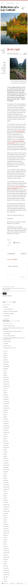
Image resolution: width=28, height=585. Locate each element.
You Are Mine (6, 343)
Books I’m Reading (10, 3)
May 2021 (5, 454)
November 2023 (6, 403)
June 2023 (5, 412)
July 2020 (5, 473)
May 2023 (5, 414)
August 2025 (6, 368)
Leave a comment (25, 54)
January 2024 (6, 399)
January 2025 (6, 379)
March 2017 (6, 546)
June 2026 (5, 353)
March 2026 (6, 359)
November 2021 (6, 447)
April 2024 (5, 392)
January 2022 (6, 445)
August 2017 (6, 535)
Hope (21, 54)
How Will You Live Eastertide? (9, 313)
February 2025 (6, 377)
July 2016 (5, 561)
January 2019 (6, 502)
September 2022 (6, 432)
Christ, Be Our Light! (7, 341)
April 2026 (5, 357)
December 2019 (6, 484)
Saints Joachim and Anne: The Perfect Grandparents (13, 331)
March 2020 (6, 480)
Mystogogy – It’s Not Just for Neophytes (11, 311)
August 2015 (6, 576)
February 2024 (6, 397)
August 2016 (6, 559)
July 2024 (5, 388)
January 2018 (6, 528)
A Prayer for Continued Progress (9, 325)
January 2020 (6, 482)
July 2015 (5, 579)
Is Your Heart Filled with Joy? (9, 309)
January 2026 (6, 364)
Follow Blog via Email (8, 286)
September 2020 (6, 469)
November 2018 (6, 506)
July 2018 (5, 515)
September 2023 (6, 408)
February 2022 (6, 443)
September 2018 (6, 511)
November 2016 (6, 552)
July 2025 (5, 370)
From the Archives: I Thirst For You (10, 347)
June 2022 (5, 434)
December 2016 (6, 550)
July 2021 (5, 449)
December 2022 (6, 425)
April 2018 (5, 522)
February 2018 (6, 526)
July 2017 (5, 537)
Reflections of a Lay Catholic (10, 8)
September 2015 (6, 574)
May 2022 (5, 436)
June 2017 (5, 539)
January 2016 (6, 568)
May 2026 (5, 355)
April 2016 (5, 563)
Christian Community (15, 54)
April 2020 (5, 478)
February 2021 (6, 460)
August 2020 (6, 471)
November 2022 (6, 427)
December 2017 (6, 530)
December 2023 (6, 401)
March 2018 (6, 524)
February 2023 (6, 421)
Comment (22, 276)
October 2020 (6, 467)
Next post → (23, 253)
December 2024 (6, 381)
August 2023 (6, 410)
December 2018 (6, 504)
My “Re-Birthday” (7, 315)
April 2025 (5, 375)
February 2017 (6, 548)
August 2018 (6, 513)
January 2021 (6, 462)
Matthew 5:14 (3, 73)
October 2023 (6, 405)
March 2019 (6, 500)
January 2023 (6, 423)
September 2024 (6, 386)
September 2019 (6, 489)
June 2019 (5, 493)
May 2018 (5, 519)
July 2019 (5, 491)
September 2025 (6, 366)
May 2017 (5, 541)
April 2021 (5, 456)
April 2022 (5, 438)
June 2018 (5, 517)
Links (17, 3)
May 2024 (5, 390)
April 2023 (5, 416)
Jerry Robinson (14, 53)
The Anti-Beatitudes (7, 333)
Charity (8, 54)
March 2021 (6, 458)
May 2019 (5, 495)
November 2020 (6, 465)
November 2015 (6, 572)
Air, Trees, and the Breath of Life (9, 335)
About (2, 3)
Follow (5, 293)
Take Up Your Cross (7, 345)
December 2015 (6, 570)
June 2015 (5, 581)
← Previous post (11, 253)
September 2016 (6, 557)
